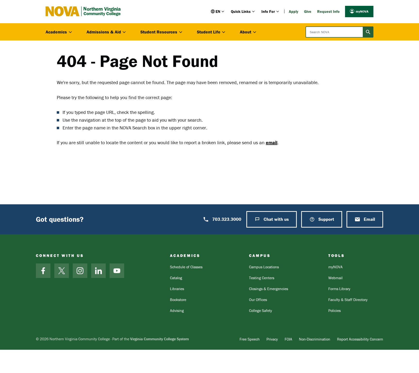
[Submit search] (368, 32)
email (271, 142)
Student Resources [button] (158, 32)
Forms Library (339, 288)
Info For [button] (268, 11)
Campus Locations (264, 266)
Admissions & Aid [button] (104, 32)
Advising (177, 310)
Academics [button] (56, 32)
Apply (293, 11)
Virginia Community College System (159, 338)
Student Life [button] (208, 32)
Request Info (328, 11)
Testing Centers (261, 277)
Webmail (335, 277)
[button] (217, 11)
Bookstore (178, 299)
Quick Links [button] (241, 11)
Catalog (176, 277)
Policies (334, 310)
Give (307, 11)
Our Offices (258, 299)
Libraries (177, 288)
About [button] (245, 32)
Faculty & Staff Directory (348, 299)
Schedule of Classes (186, 266)
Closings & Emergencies (268, 288)
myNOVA (362, 11)
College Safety (260, 310)
